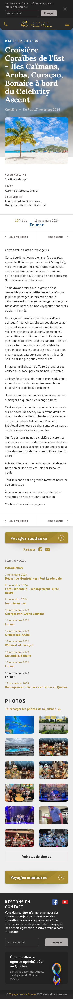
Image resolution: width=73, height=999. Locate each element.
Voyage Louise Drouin (22, 994)
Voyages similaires (28, 538)
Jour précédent (19, 237)
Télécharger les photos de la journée (30, 709)
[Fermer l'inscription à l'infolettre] (65, 9)
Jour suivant (55, 237)
